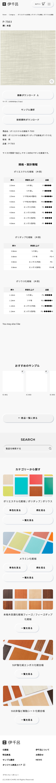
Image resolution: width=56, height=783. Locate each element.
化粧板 (5, 749)
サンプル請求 (8, 759)
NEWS (39, 760)
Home (4, 15)
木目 (9, 25)
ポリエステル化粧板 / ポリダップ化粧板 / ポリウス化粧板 (35, 15)
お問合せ (39, 754)
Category (12, 15)
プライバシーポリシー (11, 775)
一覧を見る (28, 520)
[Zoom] (51, 81)
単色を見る (15, 510)
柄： (5, 25)
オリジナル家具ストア (12, 764)
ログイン (38, 4)
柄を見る (40, 510)
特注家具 (6, 754)
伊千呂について (42, 749)
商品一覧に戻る (29, 418)
